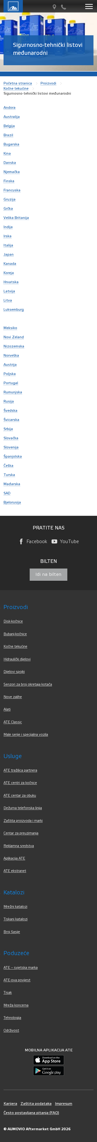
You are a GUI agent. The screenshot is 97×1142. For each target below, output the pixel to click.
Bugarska (11, 144)
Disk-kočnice (13, 621)
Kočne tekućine (16, 88)
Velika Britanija (16, 218)
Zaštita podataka (36, 1104)
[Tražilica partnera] (54, 7)
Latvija (9, 291)
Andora (10, 107)
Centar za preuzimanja (21, 833)
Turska (9, 475)
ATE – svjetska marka (21, 968)
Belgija (9, 126)
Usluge (13, 756)
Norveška (11, 355)
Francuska (12, 190)
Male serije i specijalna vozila (26, 735)
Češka (8, 466)
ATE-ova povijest (17, 980)
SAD (7, 493)
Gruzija (10, 199)
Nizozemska (14, 346)
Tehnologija (12, 1018)
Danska (10, 163)
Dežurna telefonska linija (23, 808)
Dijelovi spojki (14, 672)
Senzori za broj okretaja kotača (28, 684)
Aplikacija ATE (14, 858)
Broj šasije (12, 932)
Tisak (8, 993)
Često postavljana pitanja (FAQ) (31, 1113)
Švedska (10, 410)
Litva (8, 300)
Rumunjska (13, 392)
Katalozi (14, 892)
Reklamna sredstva (19, 846)
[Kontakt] (63, 7)
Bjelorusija (12, 502)
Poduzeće (16, 953)
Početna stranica (18, 83)
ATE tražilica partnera (20, 770)
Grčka (8, 208)
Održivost (11, 1031)
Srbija (8, 429)
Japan (9, 254)
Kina (7, 153)
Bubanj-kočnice (15, 634)
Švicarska (11, 420)
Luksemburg (14, 309)
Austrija (10, 365)
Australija (12, 117)
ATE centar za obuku (20, 796)
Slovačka (11, 438)
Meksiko (10, 328)
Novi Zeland (14, 337)
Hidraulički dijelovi (17, 659)
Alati (7, 709)
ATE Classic (13, 722)
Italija (8, 245)
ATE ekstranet (15, 871)
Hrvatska (11, 282)
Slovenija (11, 447)
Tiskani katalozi (16, 919)
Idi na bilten (48, 574)
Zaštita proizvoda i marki (23, 821)
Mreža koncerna (16, 1005)
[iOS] (48, 1060)
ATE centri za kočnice (20, 783)
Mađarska (12, 484)
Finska (9, 181)
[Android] (48, 1071)
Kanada (10, 264)
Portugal (11, 383)
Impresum (63, 1104)
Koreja (9, 273)
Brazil (8, 135)
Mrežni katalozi (15, 907)
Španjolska (13, 456)
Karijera (10, 1104)
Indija (8, 227)
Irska (8, 236)
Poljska (10, 374)
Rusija (9, 401)
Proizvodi (48, 83)
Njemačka (12, 172)
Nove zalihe (13, 697)
